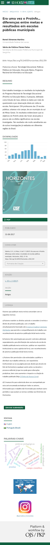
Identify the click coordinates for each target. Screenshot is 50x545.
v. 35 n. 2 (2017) (26, 12)
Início (5, 12)
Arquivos (14, 12)
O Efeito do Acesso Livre (29, 377)
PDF (8, 220)
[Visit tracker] (25, 486)
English (9, 424)
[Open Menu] (2, 2)
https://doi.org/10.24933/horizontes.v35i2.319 (27, 60)
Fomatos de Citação (15, 264)
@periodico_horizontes (25, 516)
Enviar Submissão (14, 408)
